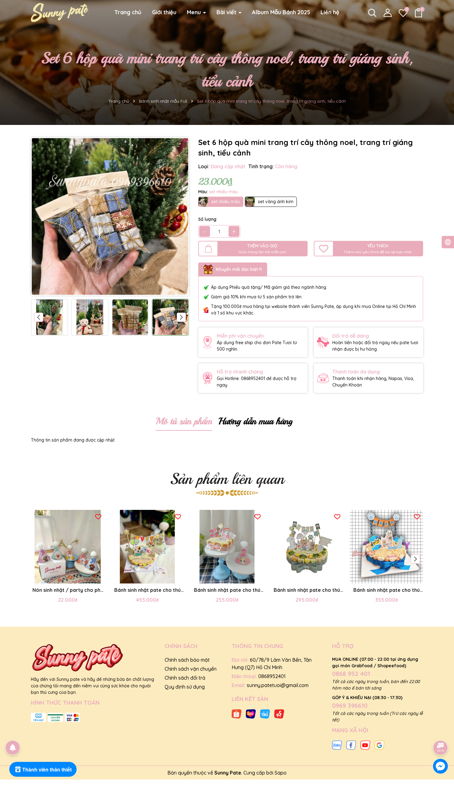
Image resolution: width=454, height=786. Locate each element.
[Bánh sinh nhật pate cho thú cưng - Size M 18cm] (386, 546)
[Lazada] (251, 713)
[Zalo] (337, 744)
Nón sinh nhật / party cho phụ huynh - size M (67, 590)
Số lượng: (207, 219)
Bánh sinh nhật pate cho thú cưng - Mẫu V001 (227, 590)
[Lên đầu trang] (441, 730)
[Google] (380, 744)
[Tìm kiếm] (372, 12)
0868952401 (272, 676)
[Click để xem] (110, 216)
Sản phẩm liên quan (227, 479)
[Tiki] (265, 713)
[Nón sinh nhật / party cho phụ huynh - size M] (67, 546)
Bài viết (227, 12)
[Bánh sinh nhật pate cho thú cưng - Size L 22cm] (147, 546)
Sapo (281, 773)
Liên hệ (330, 12)
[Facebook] (351, 744)
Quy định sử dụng (185, 687)
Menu (194, 12)
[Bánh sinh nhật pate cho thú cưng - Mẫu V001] (227, 546)
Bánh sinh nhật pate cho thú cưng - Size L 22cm (147, 590)
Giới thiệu (164, 12)
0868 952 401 (351, 673)
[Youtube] (365, 744)
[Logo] (60, 12)
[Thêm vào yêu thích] (98, 516)
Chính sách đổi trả (185, 678)
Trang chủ (127, 12)
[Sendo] (279, 713)
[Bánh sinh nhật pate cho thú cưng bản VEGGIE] (306, 546)
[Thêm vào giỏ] (61, 577)
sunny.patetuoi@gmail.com (278, 685)
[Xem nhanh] (74, 577)
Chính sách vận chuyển (190, 669)
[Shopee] (237, 713)
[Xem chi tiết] (140, 577)
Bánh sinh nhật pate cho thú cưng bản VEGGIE (307, 590)
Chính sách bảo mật (187, 660)
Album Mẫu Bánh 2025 (281, 12)
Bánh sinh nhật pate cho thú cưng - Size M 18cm (386, 590)
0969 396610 (350, 705)
